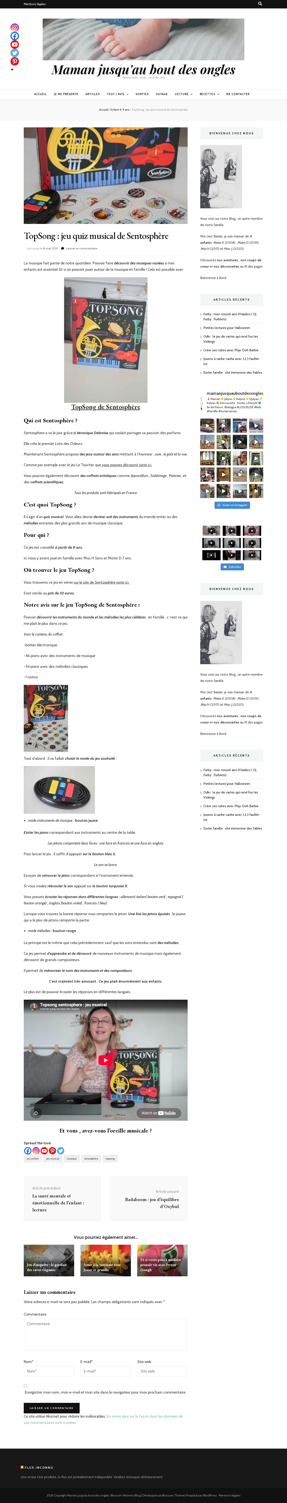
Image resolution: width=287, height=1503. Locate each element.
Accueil (40, 94)
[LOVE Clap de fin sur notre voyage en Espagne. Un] (240, 442)
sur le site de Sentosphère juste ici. (101, 582)
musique (72, 1158)
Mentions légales (35, 4)
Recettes (207, 94)
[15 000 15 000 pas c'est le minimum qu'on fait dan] (256, 474)
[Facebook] (28, 1150)
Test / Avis (115, 94)
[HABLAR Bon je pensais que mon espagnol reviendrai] (207, 474)
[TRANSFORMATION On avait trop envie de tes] (224, 426)
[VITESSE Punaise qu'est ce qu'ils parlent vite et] (207, 458)
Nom (28, 1361)
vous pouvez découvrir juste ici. (126, 465)
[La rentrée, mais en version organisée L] (207, 426)
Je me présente (66, 94)
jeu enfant (33, 1158)
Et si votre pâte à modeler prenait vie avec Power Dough (160, 1264)
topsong (110, 1158)
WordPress (210, 1495)
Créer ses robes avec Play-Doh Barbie (230, 350)
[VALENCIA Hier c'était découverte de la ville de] (207, 491)
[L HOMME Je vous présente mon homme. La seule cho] (224, 474)
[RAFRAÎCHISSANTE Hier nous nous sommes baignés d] (224, 491)
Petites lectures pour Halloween (226, 328)
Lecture (182, 94)
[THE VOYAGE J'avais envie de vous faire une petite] (207, 442)
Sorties (142, 94)
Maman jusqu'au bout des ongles (143, 69)
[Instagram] (36, 1150)
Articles (93, 94)
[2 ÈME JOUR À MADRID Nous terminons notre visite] (224, 458)
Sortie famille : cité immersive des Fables (232, 372)
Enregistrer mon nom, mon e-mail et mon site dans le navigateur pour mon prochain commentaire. (105, 1392)
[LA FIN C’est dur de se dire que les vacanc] (240, 426)
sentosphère (91, 1158)
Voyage (162, 94)
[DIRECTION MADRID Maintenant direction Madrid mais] (240, 474)
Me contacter (238, 94)
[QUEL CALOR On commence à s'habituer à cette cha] (256, 491)
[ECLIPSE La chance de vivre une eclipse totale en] (240, 458)
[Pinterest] (52, 1150)
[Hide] (12, 69)
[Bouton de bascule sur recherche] (260, 4)
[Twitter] (60, 1150)
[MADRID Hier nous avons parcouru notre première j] (256, 458)
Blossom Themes (174, 1495)
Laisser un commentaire (81, 248)
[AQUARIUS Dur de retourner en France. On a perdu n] (224, 442)
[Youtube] (44, 1150)
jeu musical (52, 1158)
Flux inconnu (39, 1467)
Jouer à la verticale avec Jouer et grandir (102, 1267)
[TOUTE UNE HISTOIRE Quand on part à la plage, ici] (240, 491)
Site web (144, 1361)
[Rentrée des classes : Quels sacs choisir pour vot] (256, 426)
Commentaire (35, 1314)
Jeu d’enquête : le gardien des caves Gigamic (47, 1267)
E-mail (86, 1361)
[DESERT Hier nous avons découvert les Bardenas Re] (256, 442)
